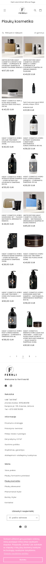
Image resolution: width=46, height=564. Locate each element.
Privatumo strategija (14, 423)
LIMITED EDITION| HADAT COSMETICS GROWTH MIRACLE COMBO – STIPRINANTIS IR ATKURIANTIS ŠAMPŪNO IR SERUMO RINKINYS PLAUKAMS (32, 65)
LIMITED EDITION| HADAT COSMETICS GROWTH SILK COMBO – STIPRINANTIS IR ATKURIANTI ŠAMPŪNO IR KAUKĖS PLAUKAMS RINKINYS (12, 63)
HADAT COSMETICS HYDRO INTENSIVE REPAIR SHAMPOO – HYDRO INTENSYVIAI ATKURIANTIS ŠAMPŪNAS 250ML (12, 257)
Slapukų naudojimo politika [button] (16, 554)
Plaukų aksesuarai (12, 486)
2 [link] (23, 356)
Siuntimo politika (12, 444)
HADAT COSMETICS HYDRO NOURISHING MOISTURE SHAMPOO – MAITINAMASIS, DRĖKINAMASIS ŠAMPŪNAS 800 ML (33, 296)
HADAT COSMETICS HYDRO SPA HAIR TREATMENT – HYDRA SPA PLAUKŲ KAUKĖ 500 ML (12, 295)
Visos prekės (10, 470)
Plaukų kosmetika (12, 481)
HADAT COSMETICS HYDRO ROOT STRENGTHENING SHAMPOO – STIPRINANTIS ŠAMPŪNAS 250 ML (33, 179)
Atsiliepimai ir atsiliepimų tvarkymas (21, 455)
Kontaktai (9, 502)
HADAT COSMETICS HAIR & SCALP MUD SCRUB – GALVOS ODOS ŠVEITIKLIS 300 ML (12, 103)
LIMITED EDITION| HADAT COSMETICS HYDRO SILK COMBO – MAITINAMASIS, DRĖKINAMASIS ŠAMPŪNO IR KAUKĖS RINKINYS (33, 219)
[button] (4, 10)
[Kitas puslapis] (35, 356)
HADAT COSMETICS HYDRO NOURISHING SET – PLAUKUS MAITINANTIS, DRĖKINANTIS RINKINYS (12, 218)
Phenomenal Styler (13, 492)
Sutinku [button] (23, 560)
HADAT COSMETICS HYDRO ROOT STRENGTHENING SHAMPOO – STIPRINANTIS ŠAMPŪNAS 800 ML (12, 333)
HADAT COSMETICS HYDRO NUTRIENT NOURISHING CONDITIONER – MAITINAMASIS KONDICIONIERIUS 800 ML (33, 141)
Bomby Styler (10, 497)
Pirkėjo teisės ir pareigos (15, 434)
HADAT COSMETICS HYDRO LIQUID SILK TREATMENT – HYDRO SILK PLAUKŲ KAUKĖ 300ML (33, 256)
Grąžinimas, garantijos (14, 450)
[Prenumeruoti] (36, 518)
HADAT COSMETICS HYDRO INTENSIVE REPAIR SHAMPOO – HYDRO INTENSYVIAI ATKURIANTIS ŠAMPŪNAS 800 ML (12, 180)
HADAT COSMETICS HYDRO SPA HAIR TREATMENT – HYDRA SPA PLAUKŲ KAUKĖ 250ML (12, 141)
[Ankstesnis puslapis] (10, 356)
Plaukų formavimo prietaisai (17, 476)
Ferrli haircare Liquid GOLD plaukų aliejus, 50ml (33, 103)
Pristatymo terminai (13, 428)
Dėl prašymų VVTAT (13, 439)
